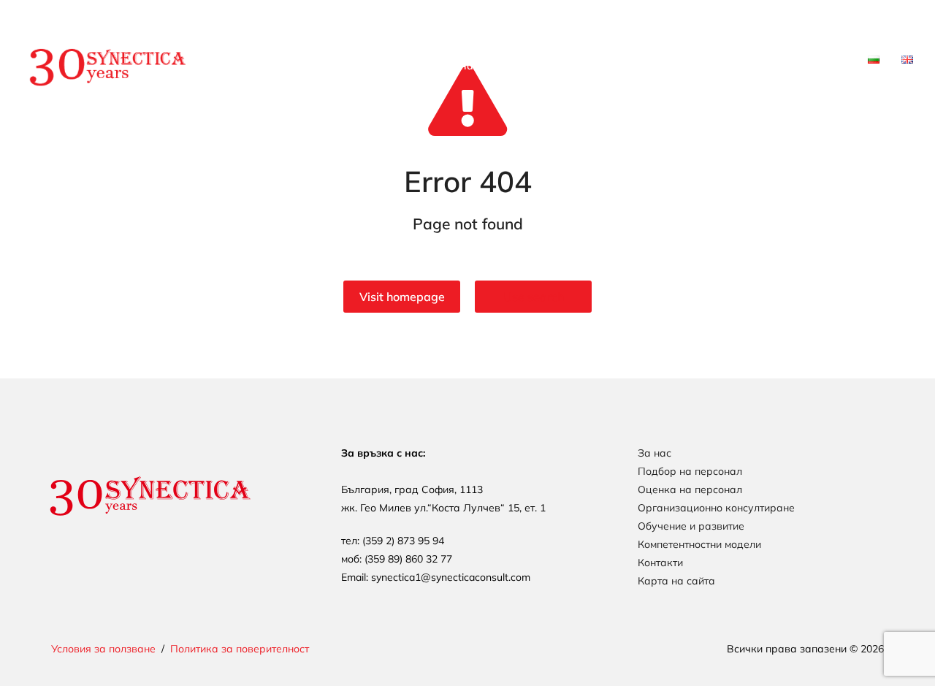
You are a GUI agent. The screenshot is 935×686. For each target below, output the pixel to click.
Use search (533, 296)
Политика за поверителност (239, 648)
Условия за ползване (103, 648)
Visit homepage (402, 296)
